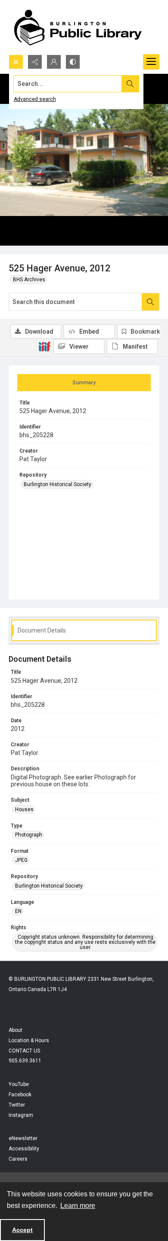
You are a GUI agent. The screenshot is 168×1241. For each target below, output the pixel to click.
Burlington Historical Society (57, 484)
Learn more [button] (77, 1205)
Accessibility (24, 1149)
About (15, 1030)
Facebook (20, 1095)
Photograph (28, 835)
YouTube (19, 1084)
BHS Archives (29, 280)
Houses (24, 809)
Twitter (17, 1105)
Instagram (21, 1115)
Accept (22, 1229)
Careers (18, 1159)
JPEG (21, 860)
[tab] (84, 382)
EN (18, 911)
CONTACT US (24, 1051)
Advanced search (35, 99)
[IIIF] (44, 346)
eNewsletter (23, 1138)
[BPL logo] (77, 27)
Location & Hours (29, 1040)
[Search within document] (150, 301)
